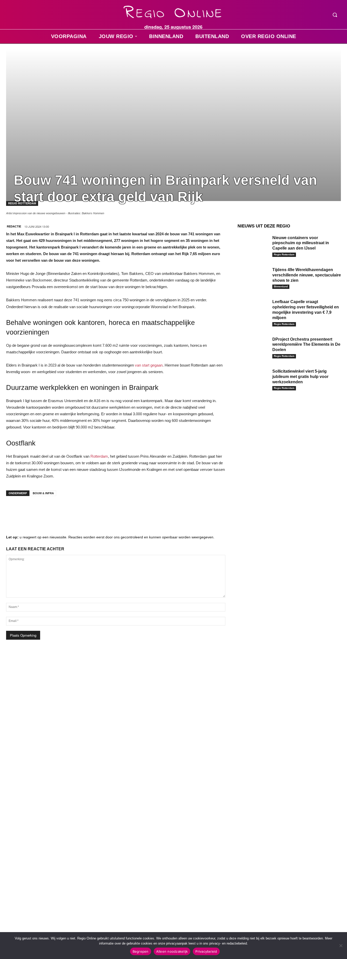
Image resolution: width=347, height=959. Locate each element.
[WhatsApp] (74, 510)
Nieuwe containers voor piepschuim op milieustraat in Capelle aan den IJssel (300, 243)
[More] (90, 510)
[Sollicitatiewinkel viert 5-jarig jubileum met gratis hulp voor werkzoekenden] (253, 378)
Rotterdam (99, 456)
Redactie (14, 226)
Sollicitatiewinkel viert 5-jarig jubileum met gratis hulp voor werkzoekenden (300, 376)
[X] (59, 510)
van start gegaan (149, 365)
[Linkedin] (29, 510)
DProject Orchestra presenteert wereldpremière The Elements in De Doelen (306, 344)
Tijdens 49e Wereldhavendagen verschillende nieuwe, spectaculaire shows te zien (306, 275)
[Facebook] (13, 510)
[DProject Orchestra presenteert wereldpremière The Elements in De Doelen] (253, 346)
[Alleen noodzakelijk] (340, 945)
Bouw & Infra (43, 493)
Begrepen (141, 951)
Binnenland (281, 286)
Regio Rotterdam (284, 254)
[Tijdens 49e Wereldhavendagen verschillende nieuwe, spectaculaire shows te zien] (253, 277)
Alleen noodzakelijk (172, 951)
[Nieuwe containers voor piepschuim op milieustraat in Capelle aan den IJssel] (253, 245)
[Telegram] (44, 510)
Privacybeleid (206, 951)
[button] (335, 15)
